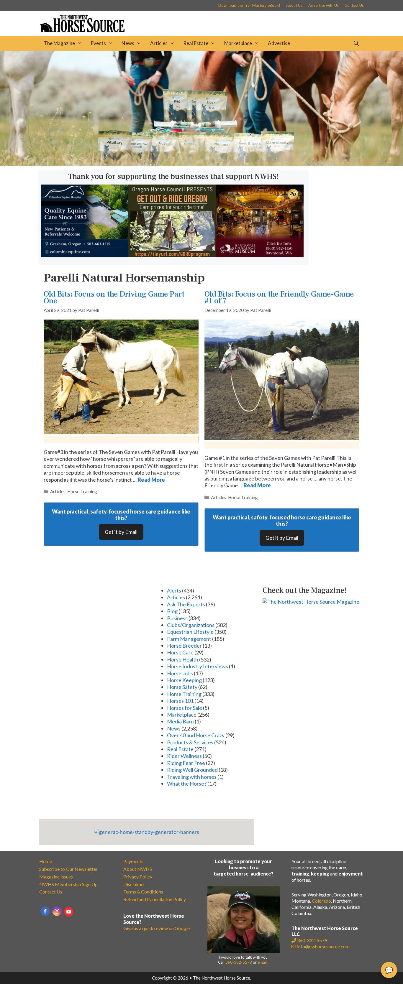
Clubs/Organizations (190, 625)
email (262, 962)
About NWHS (137, 869)
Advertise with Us (323, 5)
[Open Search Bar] (356, 43)
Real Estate (195, 43)
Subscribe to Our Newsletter (68, 869)
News (128, 43)
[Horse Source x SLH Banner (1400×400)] (201, 163)
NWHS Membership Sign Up (68, 884)
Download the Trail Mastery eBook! (249, 5)
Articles (159, 43)
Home (45, 861)
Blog (172, 611)
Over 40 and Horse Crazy (196, 735)
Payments (133, 861)
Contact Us (354, 5)
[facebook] (45, 911)
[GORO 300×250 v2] (172, 255)
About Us (294, 5)
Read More (151, 479)
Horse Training (82, 491)
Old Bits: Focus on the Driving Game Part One (114, 297)
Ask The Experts (186, 604)
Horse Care (180, 652)
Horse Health (182, 659)
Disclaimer (134, 884)
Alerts (174, 590)
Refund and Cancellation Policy (154, 899)
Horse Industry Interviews (197, 666)
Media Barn (180, 721)
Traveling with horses (192, 777)
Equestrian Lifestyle (190, 631)
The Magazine (59, 43)
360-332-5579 (238, 962)
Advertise (279, 43)
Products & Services (190, 742)
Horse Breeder (184, 645)
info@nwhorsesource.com (323, 946)
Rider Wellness (184, 756)
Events (98, 43)
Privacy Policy (137, 876)
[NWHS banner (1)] (260, 255)
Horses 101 (180, 700)
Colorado (321, 901)
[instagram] (57, 911)
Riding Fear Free (186, 763)
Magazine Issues (56, 876)
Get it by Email (121, 532)
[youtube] (68, 911)
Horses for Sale (184, 708)
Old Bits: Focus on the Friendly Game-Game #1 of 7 (279, 297)
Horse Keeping (184, 680)
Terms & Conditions (143, 891)
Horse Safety (182, 687)
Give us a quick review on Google (156, 928)
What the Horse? (187, 783)
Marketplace (238, 43)
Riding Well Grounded (192, 769)
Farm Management (189, 639)
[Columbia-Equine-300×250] (84, 255)
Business (177, 618)
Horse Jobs (180, 673)
